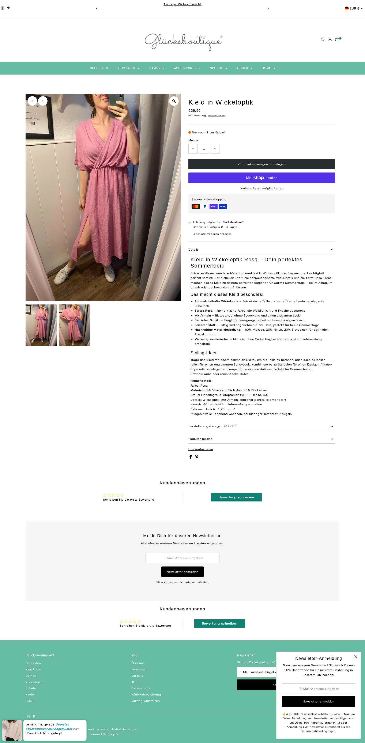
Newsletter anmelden (182, 572)
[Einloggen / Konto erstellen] (330, 39)
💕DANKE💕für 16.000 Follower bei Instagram (246, 4)
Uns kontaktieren (200, 449)
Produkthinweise (200, 439)
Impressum (139, 669)
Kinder (242, 68)
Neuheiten (99, 68)
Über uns (138, 663)
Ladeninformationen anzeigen (212, 234)
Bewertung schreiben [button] (236, 497)
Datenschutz (140, 688)
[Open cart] (337, 39)
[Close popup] (356, 656)
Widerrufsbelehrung (146, 694)
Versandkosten (216, 115)
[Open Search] (323, 39)
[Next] (268, 8)
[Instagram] (2, 8)
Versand (137, 676)
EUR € (355, 8)
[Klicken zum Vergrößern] (174, 101)
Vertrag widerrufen (145, 701)
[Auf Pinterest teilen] (196, 458)
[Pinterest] (8, 8)
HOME (267, 68)
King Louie (127, 68)
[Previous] (97, 8)
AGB (134, 682)
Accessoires (185, 68)
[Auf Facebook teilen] (191, 458)
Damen (155, 68)
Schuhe (217, 68)
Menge (193, 140)
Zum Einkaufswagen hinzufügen (262, 164)
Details (193, 249)
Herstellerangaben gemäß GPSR (212, 426)
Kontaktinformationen (125, 729)
